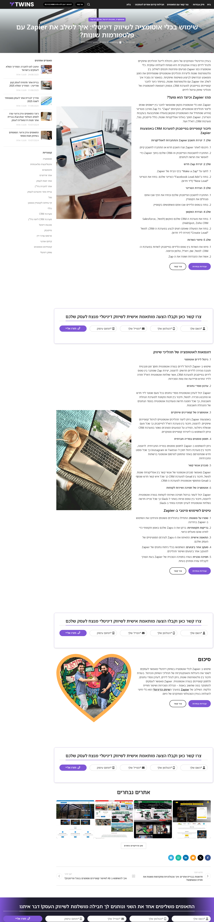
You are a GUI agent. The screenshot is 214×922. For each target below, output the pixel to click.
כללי (50, 208)
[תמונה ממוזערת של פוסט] (46, 70)
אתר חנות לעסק (44, 180)
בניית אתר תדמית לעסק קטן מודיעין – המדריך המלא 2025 (24, 84)
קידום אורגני (46, 241)
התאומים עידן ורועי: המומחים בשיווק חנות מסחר (24, 134)
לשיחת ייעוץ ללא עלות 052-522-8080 (58, 4)
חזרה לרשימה (133, 876)
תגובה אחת (21, 74)
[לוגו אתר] (21, 4)
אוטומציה (120, 19)
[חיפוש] (89, 4)
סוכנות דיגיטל (109, 19)
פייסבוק (48, 230)
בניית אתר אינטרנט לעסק (39, 191)
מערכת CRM (45, 213)
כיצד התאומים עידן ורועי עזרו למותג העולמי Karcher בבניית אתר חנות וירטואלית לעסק (23, 117)
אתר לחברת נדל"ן (43, 186)
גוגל (50, 197)
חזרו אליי (70, 328)
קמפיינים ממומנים (43, 246)
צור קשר (178, 266)
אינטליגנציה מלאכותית (41, 164)
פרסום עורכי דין (44, 235)
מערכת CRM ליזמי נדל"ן (40, 219)
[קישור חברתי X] (200, 858)
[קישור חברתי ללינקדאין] (186, 858)
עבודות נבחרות (200, 266)
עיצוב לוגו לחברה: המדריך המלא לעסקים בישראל (22, 68)
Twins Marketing (109, 42)
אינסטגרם (47, 169)
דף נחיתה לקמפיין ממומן (40, 202)
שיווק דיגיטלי (96, 19)
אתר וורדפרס (45, 175)
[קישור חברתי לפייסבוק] (208, 858)
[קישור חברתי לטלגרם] (171, 858)
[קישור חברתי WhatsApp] (178, 858)
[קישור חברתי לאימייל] (193, 858)
